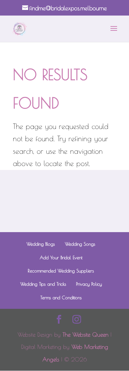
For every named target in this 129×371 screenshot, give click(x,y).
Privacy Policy (89, 284)
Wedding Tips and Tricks (43, 284)
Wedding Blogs (40, 244)
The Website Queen (85, 334)
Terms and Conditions (61, 297)
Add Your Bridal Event (61, 257)
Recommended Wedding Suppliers (61, 270)
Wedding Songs (80, 244)
